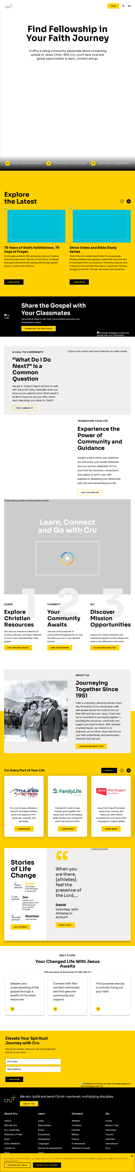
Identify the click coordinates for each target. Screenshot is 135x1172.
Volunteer (110, 1139)
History (7, 1120)
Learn (41, 1113)
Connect (77, 1113)
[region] (67, 1162)
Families (76, 1130)
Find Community (24, 408)
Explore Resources (18, 648)
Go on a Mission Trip (105, 648)
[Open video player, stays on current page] (67, 558)
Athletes (76, 1120)
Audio (41, 1120)
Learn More (14, 282)
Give (113, 6)
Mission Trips (112, 1125)
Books (41, 1130)
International (111, 1143)
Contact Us (9, 1148)
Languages (43, 1143)
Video (41, 1152)
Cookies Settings (17, 1165)
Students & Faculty (81, 1148)
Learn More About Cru (91, 746)
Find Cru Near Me (90, 492)
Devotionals (44, 1134)
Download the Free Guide (38, 329)
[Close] (132, 1156)
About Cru (29, 1104)
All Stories (20, 927)
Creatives (76, 1125)
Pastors (75, 1139)
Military (75, 1134)
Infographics (44, 1139)
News (7, 1139)
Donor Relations (12, 1143)
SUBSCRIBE (14, 1079)
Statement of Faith (13, 1134)
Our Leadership (12, 1130)
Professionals (78, 1143)
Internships (110, 1130)
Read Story (65, 925)
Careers (109, 1134)
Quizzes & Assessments (50, 1148)
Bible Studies (44, 1125)
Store (7, 1152)
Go (107, 1113)
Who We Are (10, 1125)
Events (108, 1120)
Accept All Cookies (47, 1165)
